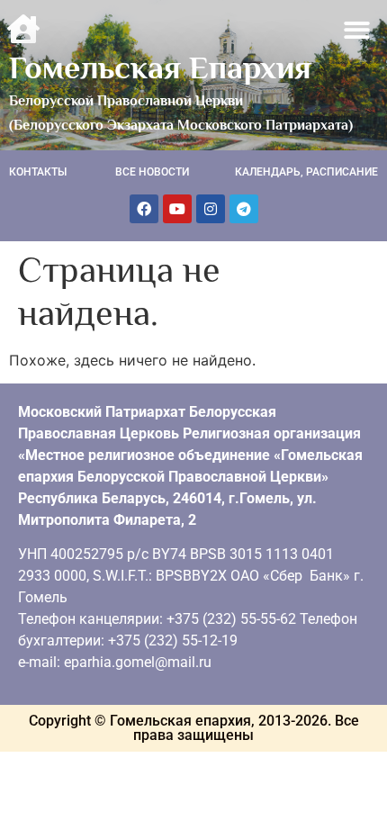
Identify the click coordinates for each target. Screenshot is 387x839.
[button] (358, 30)
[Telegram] (244, 208)
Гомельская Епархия (160, 68)
